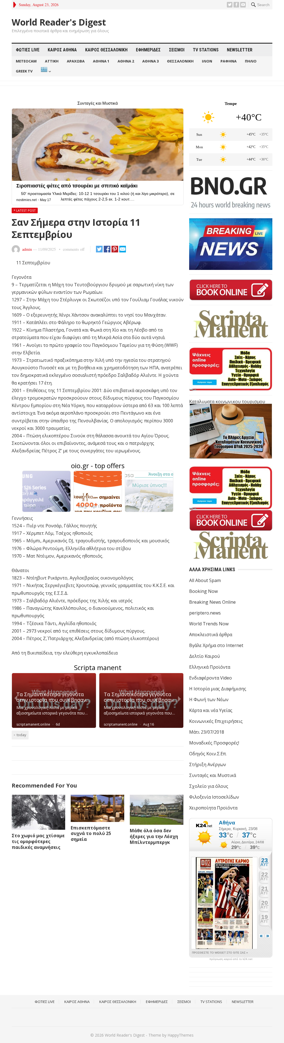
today (21, 734)
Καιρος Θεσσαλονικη (106, 49)
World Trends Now (209, 624)
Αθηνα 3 (150, 61)
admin (27, 249)
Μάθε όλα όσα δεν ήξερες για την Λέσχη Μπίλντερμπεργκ (154, 836)
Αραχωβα (76, 61)
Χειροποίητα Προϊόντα (213, 808)
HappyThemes (181, 1035)
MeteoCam (26, 61)
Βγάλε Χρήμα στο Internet (216, 645)
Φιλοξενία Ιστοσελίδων (214, 797)
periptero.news (205, 613)
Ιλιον (207, 61)
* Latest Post (25, 210)
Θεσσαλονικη (180, 61)
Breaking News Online (212, 602)
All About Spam (205, 580)
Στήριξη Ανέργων (207, 764)
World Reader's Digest (59, 22)
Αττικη (52, 61)
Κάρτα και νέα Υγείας (210, 710)
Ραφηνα (228, 61)
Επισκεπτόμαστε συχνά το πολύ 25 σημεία (91, 834)
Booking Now (203, 591)
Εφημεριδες (148, 49)
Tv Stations (206, 49)
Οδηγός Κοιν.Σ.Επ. (208, 754)
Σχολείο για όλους (208, 786)
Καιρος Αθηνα (62, 49)
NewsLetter (239, 49)
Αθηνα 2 (126, 61)
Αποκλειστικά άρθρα (210, 634)
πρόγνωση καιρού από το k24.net (230, 959)
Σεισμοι (176, 49)
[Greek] (45, 71)
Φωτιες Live (27, 49)
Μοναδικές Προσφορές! (214, 743)
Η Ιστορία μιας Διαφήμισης (217, 689)
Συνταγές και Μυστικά (212, 775)
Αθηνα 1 (101, 61)
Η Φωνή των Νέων (209, 699)
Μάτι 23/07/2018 (206, 732)
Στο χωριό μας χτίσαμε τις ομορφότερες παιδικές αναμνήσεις (38, 841)
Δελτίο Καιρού (204, 656)
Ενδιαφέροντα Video (210, 678)
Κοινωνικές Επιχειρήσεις (216, 721)
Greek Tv (24, 71)
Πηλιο (251, 61)
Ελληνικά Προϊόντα (209, 667)
